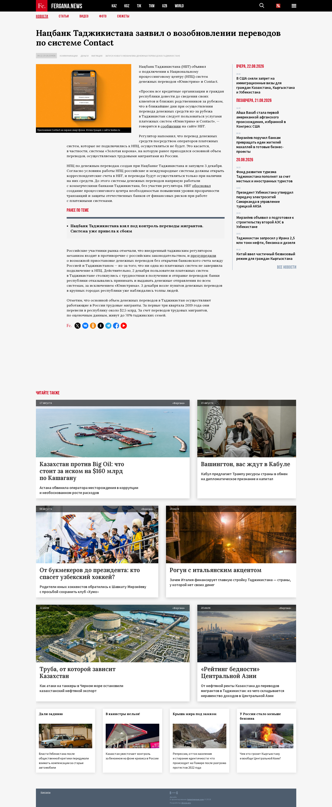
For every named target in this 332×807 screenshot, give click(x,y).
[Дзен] (101, 326)
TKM (151, 5)
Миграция (96, 55)
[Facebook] (116, 326)
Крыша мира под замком (195, 714)
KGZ (126, 5)
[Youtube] (124, 326)
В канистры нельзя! (123, 714)
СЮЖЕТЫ (123, 16)
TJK (139, 5)
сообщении (171, 126)
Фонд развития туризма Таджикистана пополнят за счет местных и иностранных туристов (264, 176)
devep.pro (186, 803)
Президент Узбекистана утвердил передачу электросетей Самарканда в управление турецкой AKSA (264, 199)
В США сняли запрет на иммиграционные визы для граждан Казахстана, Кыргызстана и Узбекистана (265, 85)
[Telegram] (108, 326)
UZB (164, 5)
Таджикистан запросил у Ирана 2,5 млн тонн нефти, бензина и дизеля (265, 240)
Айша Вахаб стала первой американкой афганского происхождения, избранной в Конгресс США (261, 119)
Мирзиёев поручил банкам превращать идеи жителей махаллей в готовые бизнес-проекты (260, 144)
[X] (78, 326)
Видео (84, 16)
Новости (42, 16)
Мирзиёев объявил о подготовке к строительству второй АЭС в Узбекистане (265, 222)
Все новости (286, 267)
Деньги (85, 55)
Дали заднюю (51, 714)
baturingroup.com (195, 799)
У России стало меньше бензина (260, 716)
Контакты (46, 792)
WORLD (179, 5)
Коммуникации (69, 55)
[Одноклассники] (93, 326)
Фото (103, 16)
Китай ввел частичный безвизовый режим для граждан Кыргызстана (265, 256)
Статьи (64, 16)
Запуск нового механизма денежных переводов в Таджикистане (142, 55)
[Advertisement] (166, 362)
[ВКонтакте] (85, 326)
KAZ (114, 5)
